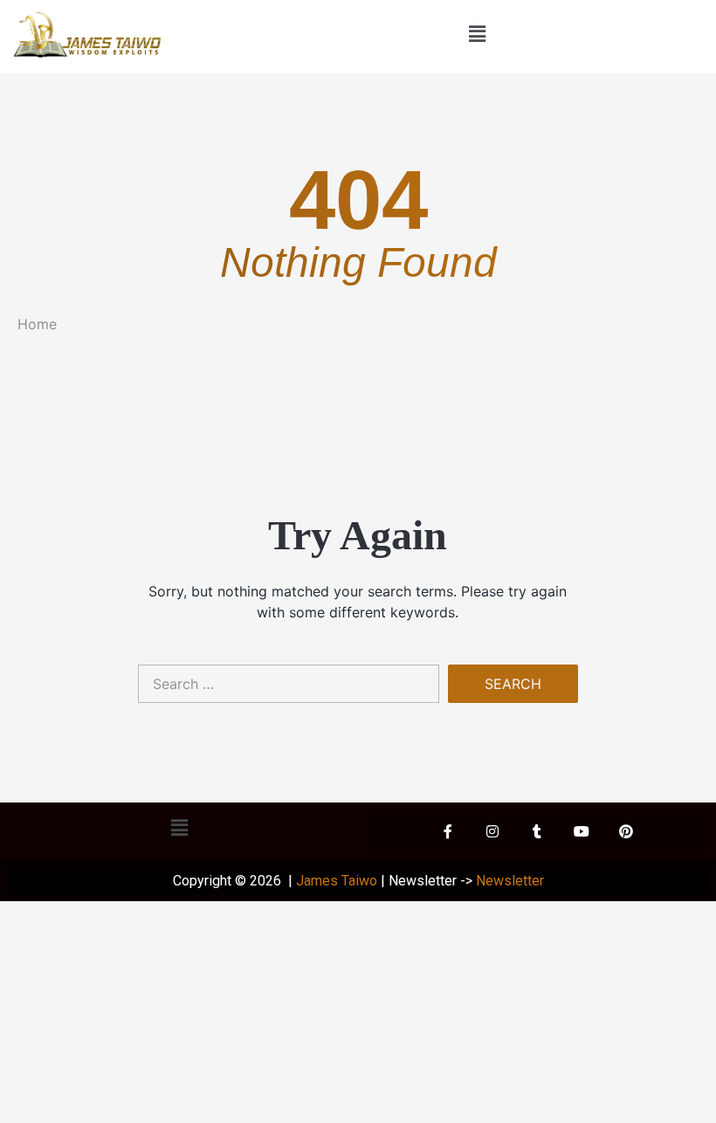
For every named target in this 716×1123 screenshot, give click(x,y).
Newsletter (510, 880)
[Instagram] (492, 831)
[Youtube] (581, 831)
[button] (477, 33)
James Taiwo (336, 880)
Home (37, 324)
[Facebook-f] (448, 831)
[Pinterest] (626, 831)
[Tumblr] (537, 831)
